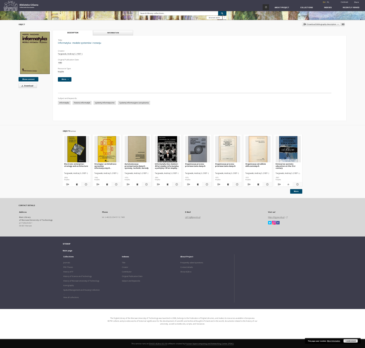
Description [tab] (72, 33)
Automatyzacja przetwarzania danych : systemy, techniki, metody (137, 166)
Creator (125, 267)
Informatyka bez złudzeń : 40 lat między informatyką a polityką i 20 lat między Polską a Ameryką (167, 166)
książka (61, 71)
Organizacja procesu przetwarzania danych (195, 165)
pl (328, 2)
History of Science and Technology (77, 276)
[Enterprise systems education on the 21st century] (288, 149)
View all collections (71, 297)
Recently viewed (351, 7)
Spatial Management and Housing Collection (81, 290)
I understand (351, 341)
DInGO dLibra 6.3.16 (158, 343)
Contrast (344, 2)
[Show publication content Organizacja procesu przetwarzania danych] (197, 184)
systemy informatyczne (104, 103)
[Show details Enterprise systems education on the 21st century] (297, 184)
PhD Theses (68, 267)
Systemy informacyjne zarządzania (134, 103)
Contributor (127, 272)
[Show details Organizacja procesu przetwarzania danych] (206, 184)
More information (333, 341)
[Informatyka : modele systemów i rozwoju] (35, 53)
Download (28, 86)
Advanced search (214, 18)
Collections (306, 7)
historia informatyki (82, 103)
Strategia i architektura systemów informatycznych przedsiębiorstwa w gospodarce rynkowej (105, 166)
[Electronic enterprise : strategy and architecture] (76, 149)
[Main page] (266, 7)
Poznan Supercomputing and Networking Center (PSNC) (209, 343)
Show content (28, 79)
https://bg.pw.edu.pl (276, 217)
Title (123, 262)
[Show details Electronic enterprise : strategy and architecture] (85, 184)
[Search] (222, 13)
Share (356, 2)
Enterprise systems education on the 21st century (285, 166)
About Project (282, 7)
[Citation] (343, 24)
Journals (66, 262)
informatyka (64, 103)
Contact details (186, 267)
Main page (67, 250)
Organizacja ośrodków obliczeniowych (255, 165)
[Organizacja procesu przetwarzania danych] (197, 149)
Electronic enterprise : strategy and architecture (76, 165)
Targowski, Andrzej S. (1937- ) (70, 54)
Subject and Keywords (131, 281)
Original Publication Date (132, 276)
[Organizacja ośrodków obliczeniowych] (258, 149)
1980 (60, 63)
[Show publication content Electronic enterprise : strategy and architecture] (76, 184)
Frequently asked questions (191, 262)
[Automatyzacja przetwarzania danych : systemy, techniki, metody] (137, 149)
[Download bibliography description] (67, 184)
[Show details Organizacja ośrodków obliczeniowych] (267, 184)
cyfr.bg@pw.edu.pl (192, 217)
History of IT (68, 272)
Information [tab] (113, 33)
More (296, 191)
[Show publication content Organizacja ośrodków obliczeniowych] (258, 184)
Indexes (328, 7)
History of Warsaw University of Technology (81, 281)
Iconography (68, 285)
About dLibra (185, 272)
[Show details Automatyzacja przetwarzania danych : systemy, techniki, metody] (146, 184)
